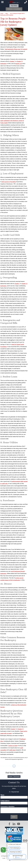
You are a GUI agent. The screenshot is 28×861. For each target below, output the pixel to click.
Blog (7, 13)
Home (1, 13)
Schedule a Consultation (14, 9)
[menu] (2, 2)
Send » (14, 817)
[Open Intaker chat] (10, 860)
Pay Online (14, 5)
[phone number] (25, 2)
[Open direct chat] (24, 840)
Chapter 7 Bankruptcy (14, 776)
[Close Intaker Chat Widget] (26, 840)
